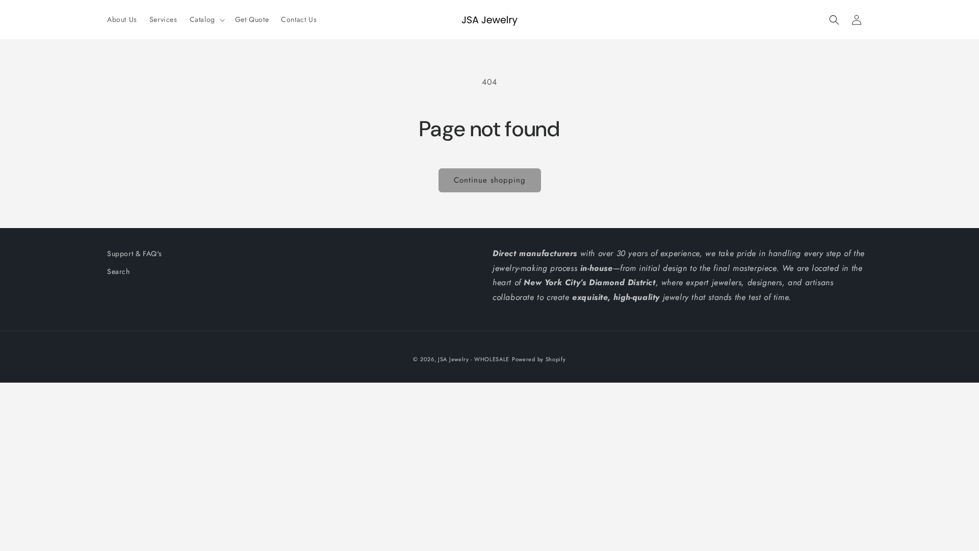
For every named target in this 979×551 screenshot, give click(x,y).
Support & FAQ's (134, 253)
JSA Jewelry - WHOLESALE (473, 359)
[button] (206, 19)
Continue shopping (490, 180)
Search (118, 271)
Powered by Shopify (539, 359)
